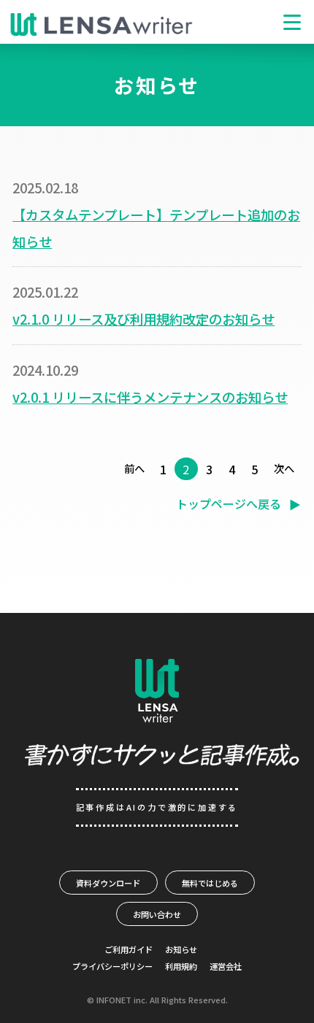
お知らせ (181, 949)
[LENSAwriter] (101, 24)
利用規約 (181, 966)
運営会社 (226, 966)
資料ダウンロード (108, 883)
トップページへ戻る (228, 503)
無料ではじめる (210, 883)
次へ (284, 468)
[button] (292, 22)
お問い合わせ (157, 914)
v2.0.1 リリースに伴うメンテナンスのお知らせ (150, 396)
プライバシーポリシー (112, 966)
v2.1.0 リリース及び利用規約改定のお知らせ (143, 318)
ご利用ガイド (128, 949)
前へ (134, 468)
